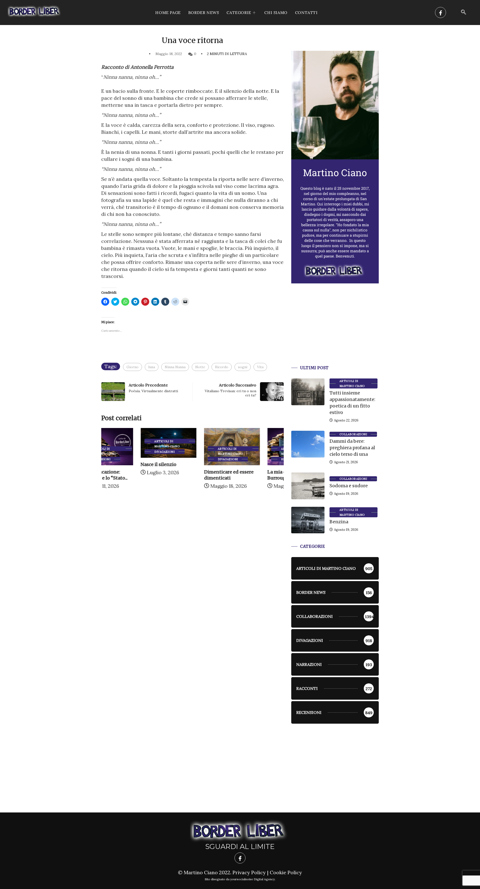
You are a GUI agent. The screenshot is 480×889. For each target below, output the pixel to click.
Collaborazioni (353, 434)
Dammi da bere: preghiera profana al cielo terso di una (352, 447)
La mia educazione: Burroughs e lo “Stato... (253, 475)
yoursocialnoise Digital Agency (252, 879)
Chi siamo (275, 12)
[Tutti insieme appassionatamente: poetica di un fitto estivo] (307, 391)
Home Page (167, 12)
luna (151, 367)
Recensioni (251, 459)
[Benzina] (307, 520)
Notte (200, 367)
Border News (203, 12)
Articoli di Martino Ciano (127, 441)
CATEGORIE (238, 12)
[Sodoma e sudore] (307, 486)
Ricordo (221, 367)
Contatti (306, 12)
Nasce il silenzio (119, 464)
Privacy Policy (249, 872)
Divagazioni (125, 452)
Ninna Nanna (175, 367)
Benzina (339, 522)
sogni (242, 367)
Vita (260, 367)
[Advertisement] (335, 330)
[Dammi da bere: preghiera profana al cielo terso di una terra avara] (307, 444)
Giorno (132, 367)
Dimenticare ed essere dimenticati (189, 475)
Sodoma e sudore (349, 486)
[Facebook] (440, 12)
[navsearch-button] (463, 13)
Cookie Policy (286, 872)
